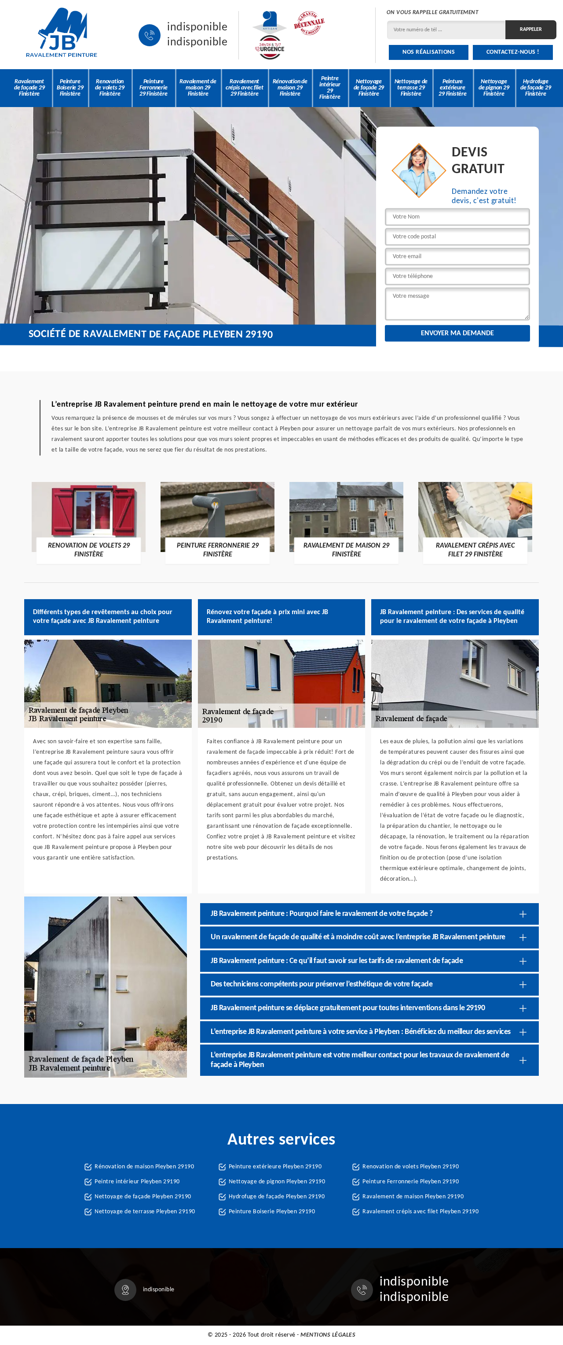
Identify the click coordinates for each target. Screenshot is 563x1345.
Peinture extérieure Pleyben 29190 (275, 1166)
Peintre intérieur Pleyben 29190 (137, 1181)
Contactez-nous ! (513, 52)
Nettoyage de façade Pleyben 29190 (143, 1196)
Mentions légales (327, 1335)
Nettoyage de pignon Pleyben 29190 (277, 1181)
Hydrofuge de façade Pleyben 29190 (277, 1196)
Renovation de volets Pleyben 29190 (410, 1166)
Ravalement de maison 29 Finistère (197, 87)
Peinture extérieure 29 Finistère (453, 87)
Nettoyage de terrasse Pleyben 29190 (145, 1211)
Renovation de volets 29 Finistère (109, 87)
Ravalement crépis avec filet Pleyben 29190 (420, 1211)
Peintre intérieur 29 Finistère (329, 87)
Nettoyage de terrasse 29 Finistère (411, 87)
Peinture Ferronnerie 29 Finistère (153, 87)
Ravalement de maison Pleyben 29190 (413, 1196)
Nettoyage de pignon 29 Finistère (494, 87)
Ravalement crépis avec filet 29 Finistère (244, 87)
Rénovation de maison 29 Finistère (290, 87)
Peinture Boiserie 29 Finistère (70, 87)
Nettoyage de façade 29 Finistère (369, 87)
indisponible (197, 27)
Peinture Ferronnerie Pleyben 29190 (410, 1181)
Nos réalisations (428, 52)
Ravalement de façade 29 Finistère (29, 87)
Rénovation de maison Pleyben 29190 (144, 1166)
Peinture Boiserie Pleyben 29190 (272, 1211)
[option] (88, 522)
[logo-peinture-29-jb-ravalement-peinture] (62, 35)
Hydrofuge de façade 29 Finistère (535, 87)
